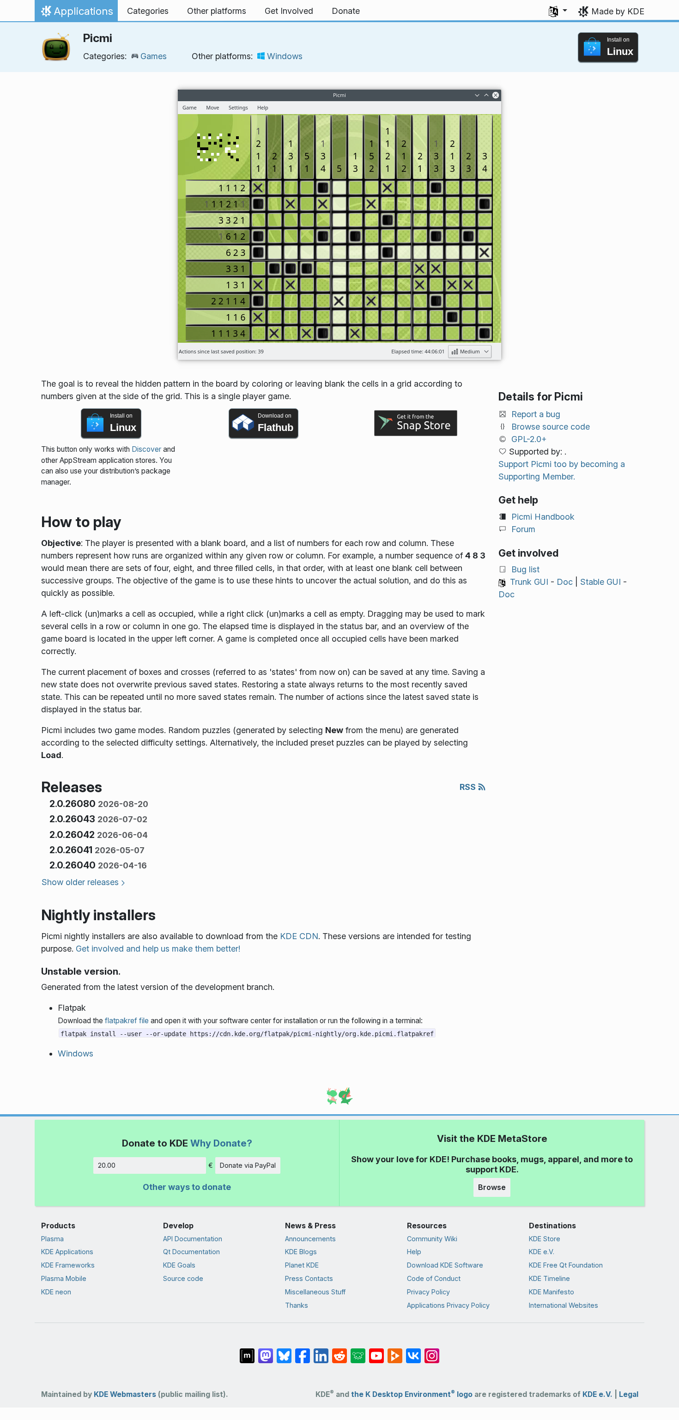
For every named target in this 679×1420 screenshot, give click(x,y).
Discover (146, 449)
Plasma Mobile (63, 1278)
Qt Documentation (191, 1252)
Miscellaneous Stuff (315, 1292)
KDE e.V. (541, 1252)
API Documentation (192, 1239)
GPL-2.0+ (529, 439)
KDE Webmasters (125, 1394)
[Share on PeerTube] (395, 1351)
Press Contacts (309, 1278)
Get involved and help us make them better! (158, 948)
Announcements (310, 1239)
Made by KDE (617, 11)
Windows (285, 56)
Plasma (52, 1239)
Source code (183, 1278)
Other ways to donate (187, 1187)
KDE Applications (67, 1252)
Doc (565, 582)
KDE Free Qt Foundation (566, 1265)
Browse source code (550, 426)
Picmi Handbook (543, 517)
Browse (492, 1187)
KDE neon (56, 1292)
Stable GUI (600, 582)
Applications (76, 13)
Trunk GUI (529, 582)
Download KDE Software (445, 1265)
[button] (558, 11)
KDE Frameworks (68, 1265)
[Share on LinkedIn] (321, 1351)
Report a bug (535, 414)
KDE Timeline (549, 1278)
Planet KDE (302, 1265)
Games (153, 56)
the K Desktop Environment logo (412, 1394)
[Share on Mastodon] (265, 1351)
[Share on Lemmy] (358, 1351)
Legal (628, 1394)
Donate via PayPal (248, 1165)
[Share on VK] (413, 1351)
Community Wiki (432, 1239)
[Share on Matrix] (247, 1351)
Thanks (296, 1305)
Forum (523, 529)
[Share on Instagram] (431, 1351)
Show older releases (80, 882)
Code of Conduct (434, 1278)
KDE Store (544, 1239)
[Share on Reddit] (339, 1351)
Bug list (525, 569)
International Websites (563, 1305)
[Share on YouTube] (376, 1351)
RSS (469, 787)
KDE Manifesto (551, 1292)
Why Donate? (221, 1143)
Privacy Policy (428, 1292)
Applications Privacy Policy (448, 1305)
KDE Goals (179, 1265)
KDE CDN (299, 936)
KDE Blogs (301, 1252)
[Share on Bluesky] (284, 1351)
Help (414, 1252)
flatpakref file (127, 1020)
